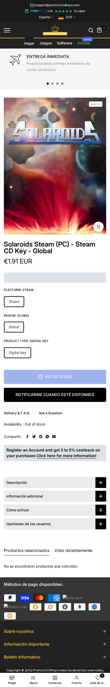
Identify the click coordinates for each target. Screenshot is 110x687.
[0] (99, 30)
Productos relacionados (26, 550)
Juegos (45, 43)
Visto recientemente (73, 550)
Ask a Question (50, 413)
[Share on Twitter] (34, 437)
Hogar (29, 43)
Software (64, 43)
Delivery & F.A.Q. (17, 413)
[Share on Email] (54, 437)
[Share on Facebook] (27, 437)
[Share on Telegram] (47, 437)
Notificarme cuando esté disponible (55, 394)
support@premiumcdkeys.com (57, 5)
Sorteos (84, 41)
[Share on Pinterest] (41, 437)
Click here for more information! (66, 455)
